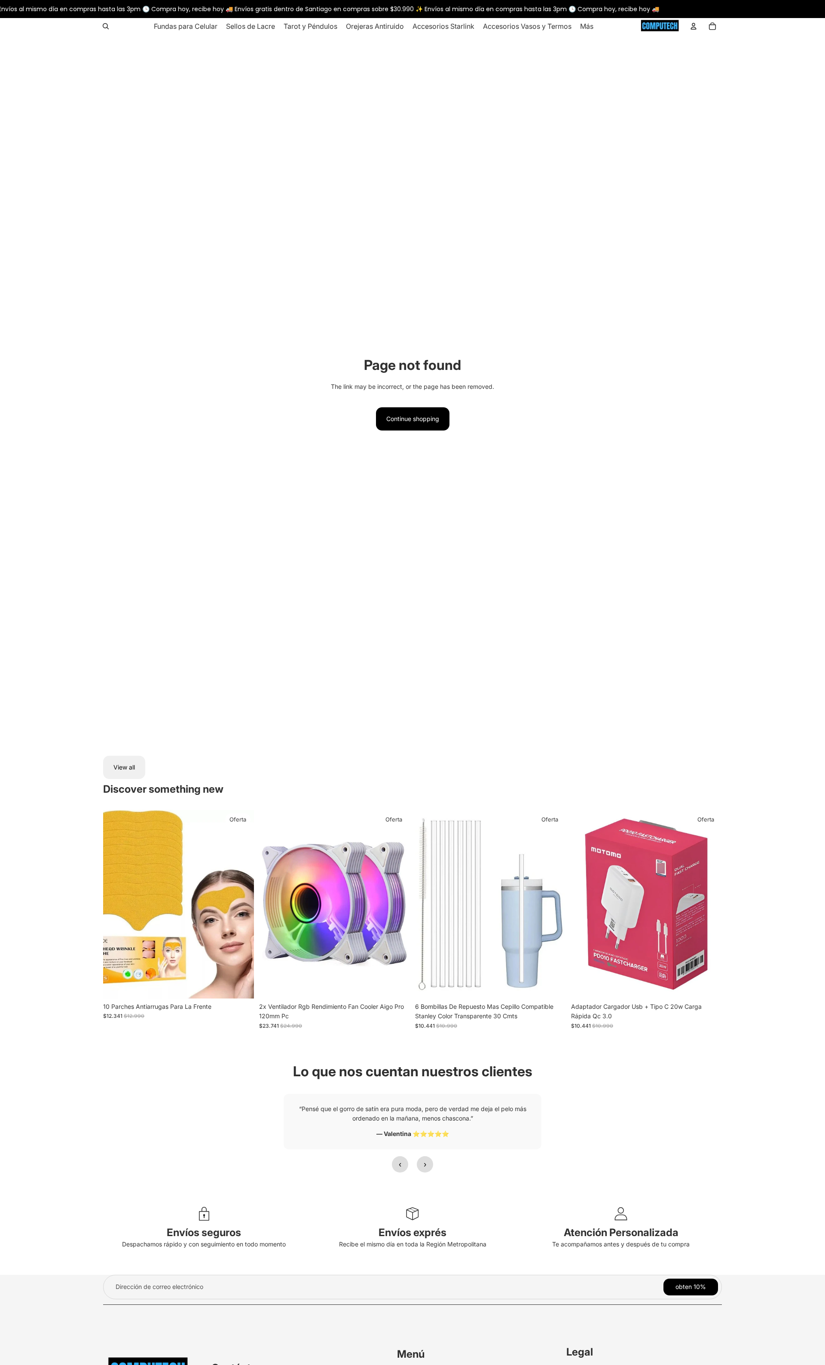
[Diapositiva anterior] (272, 904)
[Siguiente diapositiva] (397, 904)
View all (124, 767)
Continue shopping (412, 418)
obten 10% (690, 1286)
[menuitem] (185, 26)
